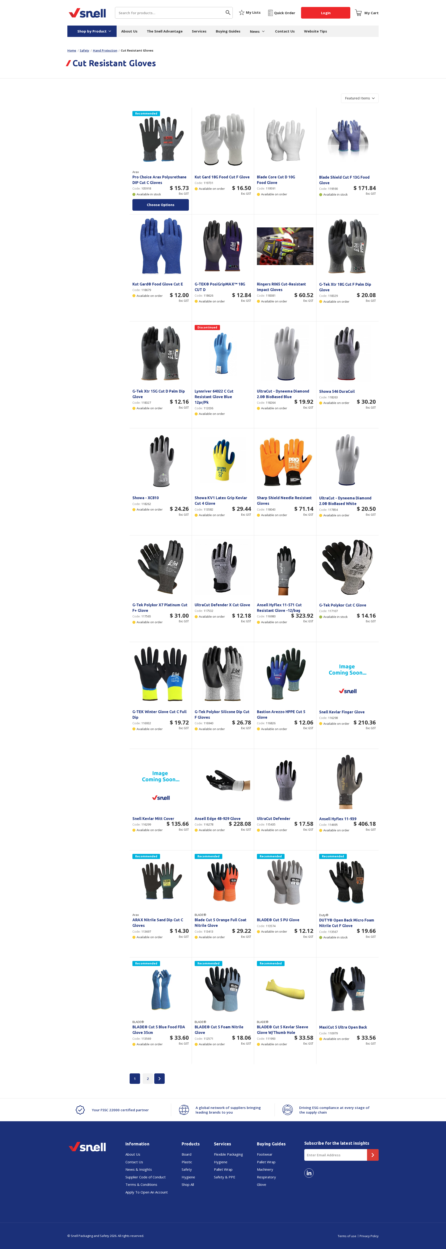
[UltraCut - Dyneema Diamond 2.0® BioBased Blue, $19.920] (285, 353)
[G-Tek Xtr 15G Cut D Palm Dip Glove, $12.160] (160, 353)
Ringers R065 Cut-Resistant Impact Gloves (281, 287)
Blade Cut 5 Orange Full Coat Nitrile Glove (220, 923)
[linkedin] (309, 1173)
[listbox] (360, 98)
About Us (129, 31)
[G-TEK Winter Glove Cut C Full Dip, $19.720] (160, 674)
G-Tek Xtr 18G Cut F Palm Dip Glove (345, 287)
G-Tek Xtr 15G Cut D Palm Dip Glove (158, 394)
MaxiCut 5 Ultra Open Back (343, 1027)
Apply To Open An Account (146, 1192)
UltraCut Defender (273, 818)
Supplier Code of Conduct (145, 1177)
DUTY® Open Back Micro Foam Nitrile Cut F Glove (346, 923)
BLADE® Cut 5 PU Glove (278, 920)
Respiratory (266, 1177)
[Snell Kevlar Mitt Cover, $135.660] (160, 780)
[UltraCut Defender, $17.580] (285, 780)
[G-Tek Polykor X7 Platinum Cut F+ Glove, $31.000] (160, 567)
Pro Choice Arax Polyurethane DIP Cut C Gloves (159, 180)
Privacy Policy (369, 1236)
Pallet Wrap (223, 1169)
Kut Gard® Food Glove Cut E (157, 284)
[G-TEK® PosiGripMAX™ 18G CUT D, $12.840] (223, 246)
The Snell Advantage (165, 31)
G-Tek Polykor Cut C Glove (342, 605)
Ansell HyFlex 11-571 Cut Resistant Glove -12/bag (279, 608)
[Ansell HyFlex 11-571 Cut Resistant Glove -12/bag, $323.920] (285, 567)
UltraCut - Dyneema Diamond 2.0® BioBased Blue (283, 394)
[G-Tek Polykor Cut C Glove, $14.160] (347, 567)
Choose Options (160, 205)
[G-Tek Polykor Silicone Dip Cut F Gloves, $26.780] (223, 674)
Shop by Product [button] (92, 31)
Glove (261, 1184)
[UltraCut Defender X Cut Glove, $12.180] (223, 567)
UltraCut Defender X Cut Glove (222, 605)
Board (186, 1154)
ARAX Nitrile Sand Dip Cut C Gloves (157, 923)
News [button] (255, 31)
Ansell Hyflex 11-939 (337, 819)
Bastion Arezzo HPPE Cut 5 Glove (281, 714)
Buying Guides (228, 31)
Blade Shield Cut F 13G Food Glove (344, 180)
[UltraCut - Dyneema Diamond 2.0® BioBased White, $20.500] (347, 460)
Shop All (188, 1184)
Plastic (187, 1162)
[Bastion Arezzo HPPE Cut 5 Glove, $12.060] (285, 674)
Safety (187, 1169)
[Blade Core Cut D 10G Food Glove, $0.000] (285, 139)
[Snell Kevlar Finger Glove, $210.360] (347, 674)
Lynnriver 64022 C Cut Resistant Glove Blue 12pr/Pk (214, 396)
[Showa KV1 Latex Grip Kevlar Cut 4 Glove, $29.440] (223, 460)
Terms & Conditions (141, 1184)
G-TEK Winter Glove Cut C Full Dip (159, 714)
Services (199, 31)
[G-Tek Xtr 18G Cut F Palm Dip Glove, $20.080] (347, 246)
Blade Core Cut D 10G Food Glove (276, 180)
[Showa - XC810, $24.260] (160, 460)
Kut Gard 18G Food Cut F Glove (222, 177)
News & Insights (138, 1169)
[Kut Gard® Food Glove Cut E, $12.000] (160, 246)
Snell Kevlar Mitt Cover (153, 818)
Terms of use (347, 1236)
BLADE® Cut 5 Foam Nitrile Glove (219, 1030)
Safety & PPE (224, 1177)
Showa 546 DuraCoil (337, 391)
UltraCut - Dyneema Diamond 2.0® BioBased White (345, 501)
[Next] (159, 1078)
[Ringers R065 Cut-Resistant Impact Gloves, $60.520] (285, 246)
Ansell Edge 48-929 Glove (218, 818)
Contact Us (285, 31)
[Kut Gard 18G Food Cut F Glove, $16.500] (223, 139)
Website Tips (315, 31)
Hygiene (188, 1177)
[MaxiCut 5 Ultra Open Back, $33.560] (347, 989)
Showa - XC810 (145, 498)
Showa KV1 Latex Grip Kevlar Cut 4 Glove (221, 500)
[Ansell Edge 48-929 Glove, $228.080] (223, 780)
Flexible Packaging (228, 1154)
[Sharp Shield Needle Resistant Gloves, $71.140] (285, 460)
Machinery (265, 1169)
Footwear (264, 1154)
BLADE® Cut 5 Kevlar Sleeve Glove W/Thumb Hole (282, 1030)
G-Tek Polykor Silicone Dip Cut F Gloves (222, 714)
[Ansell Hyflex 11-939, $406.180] (347, 780)
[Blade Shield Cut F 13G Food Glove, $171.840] (347, 139)
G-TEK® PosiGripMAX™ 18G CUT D (220, 287)
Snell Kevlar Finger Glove (342, 712)
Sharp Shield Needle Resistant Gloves (284, 500)
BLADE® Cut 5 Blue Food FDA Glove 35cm (158, 1030)
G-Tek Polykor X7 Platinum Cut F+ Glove (159, 608)
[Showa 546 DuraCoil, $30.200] (347, 353)
